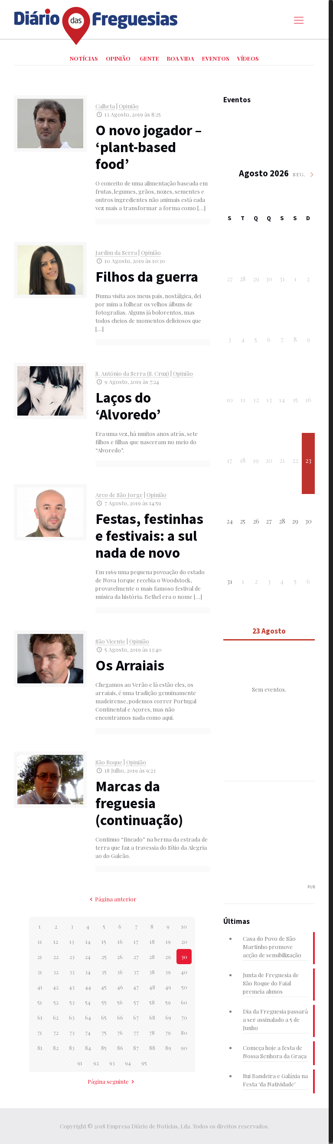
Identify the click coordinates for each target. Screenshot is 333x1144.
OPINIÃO (118, 58)
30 (184, 956)
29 (168, 956)
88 (152, 1047)
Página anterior (116, 899)
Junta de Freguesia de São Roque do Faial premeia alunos (271, 983)
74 (88, 1032)
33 (72, 971)
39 (168, 971)
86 (120, 1047)
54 (88, 1002)
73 (72, 1032)
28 (152, 956)
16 (120, 941)
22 (56, 956)
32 (56, 971)
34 (88, 971)
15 (103, 941)
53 (72, 1002)
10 (184, 926)
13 (71, 941)
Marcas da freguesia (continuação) (139, 803)
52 (56, 1002)
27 (136, 956)
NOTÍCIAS (84, 58)
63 (72, 1017)
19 (168, 941)
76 (120, 1032)
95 (144, 1062)
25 (104, 956)
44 (88, 987)
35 (104, 971)
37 (136, 971)
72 (56, 1032)
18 (152, 941)
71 (39, 1032)
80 (184, 1032)
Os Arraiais (129, 665)
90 (184, 1047)
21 (39, 956)
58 (152, 1002)
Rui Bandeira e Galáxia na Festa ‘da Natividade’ (275, 1080)
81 (39, 1047)
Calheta (105, 106)
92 (96, 1062)
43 (72, 987)
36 (120, 971)
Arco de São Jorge (119, 494)
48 (152, 987)
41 (39, 987)
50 (184, 987)
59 (168, 1002)
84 (88, 1047)
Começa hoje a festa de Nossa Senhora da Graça (275, 1052)
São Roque (108, 762)
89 (168, 1047)
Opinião (129, 106)
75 (104, 1032)
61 (39, 1017)
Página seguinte (108, 1081)
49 (168, 987)
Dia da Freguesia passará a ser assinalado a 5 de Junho (275, 1019)
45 (104, 987)
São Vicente (110, 641)
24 (88, 956)
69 (168, 1017)
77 (136, 1032)
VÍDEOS (248, 58)
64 (88, 1017)
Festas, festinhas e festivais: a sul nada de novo (149, 536)
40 (184, 971)
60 (184, 1002)
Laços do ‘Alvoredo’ (128, 405)
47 (136, 987)
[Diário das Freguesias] (96, 23)
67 (136, 1017)
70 (184, 1017)
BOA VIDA (180, 58)
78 (152, 1032)
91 (79, 1062)
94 (128, 1062)
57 (136, 1002)
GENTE (149, 58)
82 (56, 1047)
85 (104, 1047)
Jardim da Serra (116, 252)
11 (40, 941)
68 (152, 1017)
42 (56, 987)
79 (168, 1032)
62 (56, 1017)
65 (104, 1017)
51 (39, 1002)
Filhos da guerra (146, 276)
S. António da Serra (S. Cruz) (132, 373)
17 (136, 941)
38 (152, 971)
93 (112, 1062)
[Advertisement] (277, 837)
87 (136, 1047)
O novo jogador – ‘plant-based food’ (148, 147)
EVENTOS (215, 58)
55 (104, 1002)
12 (55, 941)
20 (184, 941)
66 (120, 1017)
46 (120, 987)
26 (120, 956)
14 (88, 941)
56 (120, 1002)
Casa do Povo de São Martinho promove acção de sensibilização (272, 947)
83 (72, 1047)
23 (72, 956)
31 (39, 971)
